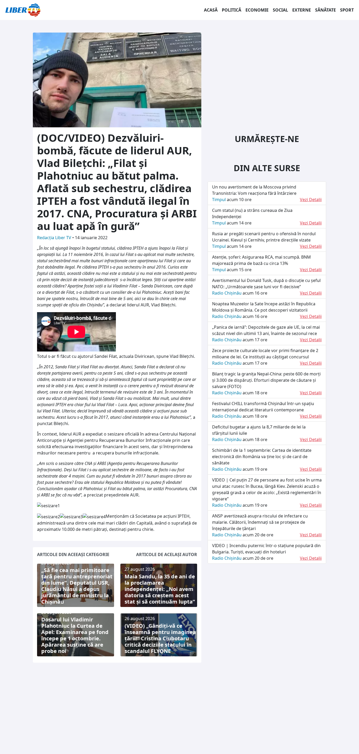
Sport (347, 10)
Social (280, 10)
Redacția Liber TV (54, 237)
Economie (257, 10)
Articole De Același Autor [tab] (166, 554)
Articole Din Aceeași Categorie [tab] (73, 554)
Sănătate (325, 10)
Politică (231, 10)
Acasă (211, 10)
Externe (301, 10)
